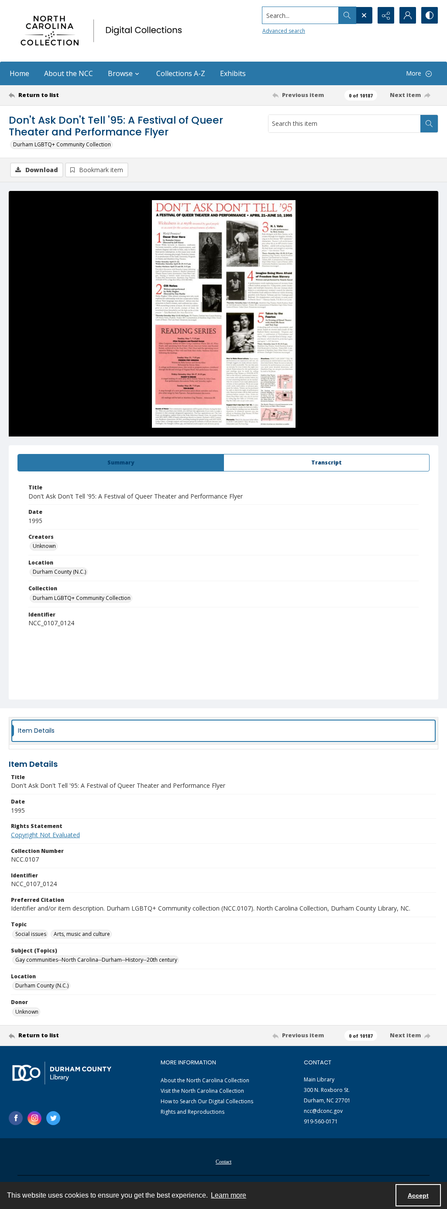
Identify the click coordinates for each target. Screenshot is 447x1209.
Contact (223, 1162)
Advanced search (283, 31)
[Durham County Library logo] (62, 1073)
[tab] (121, 462)
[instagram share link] (34, 1118)
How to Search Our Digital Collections (207, 1101)
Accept (418, 1195)
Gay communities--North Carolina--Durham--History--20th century (96, 959)
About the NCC (68, 73)
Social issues (30, 934)
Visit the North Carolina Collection (202, 1091)
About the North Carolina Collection (205, 1080)
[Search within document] (429, 123)
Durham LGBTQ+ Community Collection (62, 144)
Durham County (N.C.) (59, 571)
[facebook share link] (16, 1118)
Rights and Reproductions (192, 1111)
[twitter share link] (53, 1118)
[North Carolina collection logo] (103, 30)
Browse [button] (120, 73)
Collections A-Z (180, 73)
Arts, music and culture (82, 934)
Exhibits (233, 73)
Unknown (44, 546)
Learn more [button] (228, 1195)
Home (19, 73)
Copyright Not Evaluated (45, 835)
